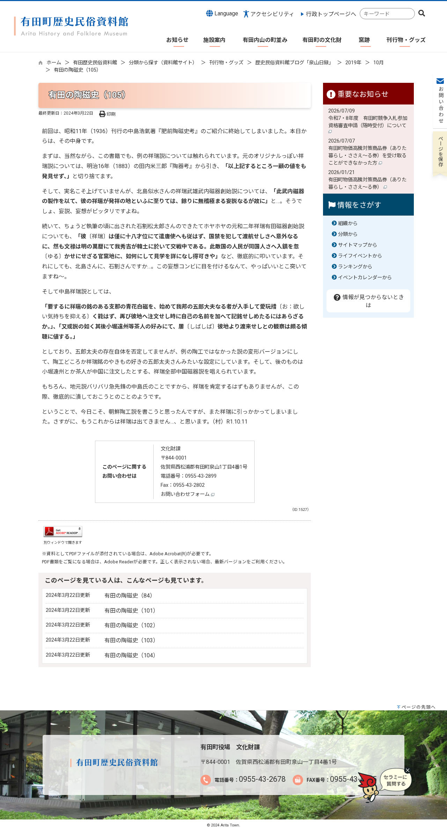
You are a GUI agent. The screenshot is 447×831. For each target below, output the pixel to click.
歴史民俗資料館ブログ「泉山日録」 (294, 63)
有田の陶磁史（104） (131, 655)
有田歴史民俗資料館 (95, 63)
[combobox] (387, 14)
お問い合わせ (440, 105)
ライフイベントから (360, 256)
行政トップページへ (331, 14)
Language (225, 13)
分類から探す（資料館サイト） (163, 63)
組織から (348, 223)
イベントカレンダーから (365, 278)
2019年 (353, 63)
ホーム (53, 63)
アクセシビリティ (272, 14)
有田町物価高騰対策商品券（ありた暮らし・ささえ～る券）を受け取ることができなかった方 (367, 155)
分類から (348, 234)
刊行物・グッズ (226, 63)
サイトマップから (357, 245)
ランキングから (355, 267)
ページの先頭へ (419, 707)
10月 (378, 63)
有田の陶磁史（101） (131, 610)
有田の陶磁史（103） (131, 640)
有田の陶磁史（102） (131, 625)
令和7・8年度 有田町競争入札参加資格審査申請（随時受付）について (368, 122)
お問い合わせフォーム (186, 494)
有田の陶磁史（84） (129, 595)
